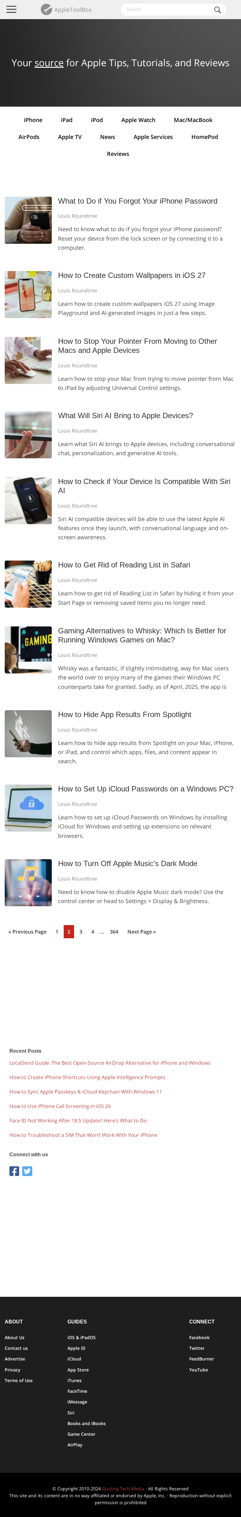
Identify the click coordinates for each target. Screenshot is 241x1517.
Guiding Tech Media (123, 1489)
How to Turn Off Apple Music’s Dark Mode (127, 863)
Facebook (199, 1337)
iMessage (77, 1402)
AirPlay (75, 1445)
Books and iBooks (86, 1423)
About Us (14, 1337)
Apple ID (76, 1348)
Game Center (81, 1434)
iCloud (74, 1359)
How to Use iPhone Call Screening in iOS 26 (60, 1106)
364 (115, 931)
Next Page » (141, 933)
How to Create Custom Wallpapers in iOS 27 (132, 275)
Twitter (197, 1348)
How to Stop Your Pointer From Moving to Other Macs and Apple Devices (137, 345)
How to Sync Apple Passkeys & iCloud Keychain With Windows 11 (85, 1091)
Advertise (15, 1359)
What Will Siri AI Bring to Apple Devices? (125, 415)
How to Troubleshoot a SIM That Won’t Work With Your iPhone (83, 1134)
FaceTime (77, 1391)
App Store (78, 1370)
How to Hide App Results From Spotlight (124, 714)
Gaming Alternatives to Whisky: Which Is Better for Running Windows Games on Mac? (142, 635)
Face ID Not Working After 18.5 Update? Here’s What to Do (78, 1120)
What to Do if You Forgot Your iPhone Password (137, 201)
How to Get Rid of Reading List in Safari (124, 565)
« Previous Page (27, 933)
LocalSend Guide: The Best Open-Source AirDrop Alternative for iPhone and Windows (110, 1062)
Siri (70, 1413)
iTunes (74, 1380)
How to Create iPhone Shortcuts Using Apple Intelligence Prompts (87, 1077)
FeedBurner (201, 1359)
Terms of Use (19, 1380)
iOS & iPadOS (81, 1337)
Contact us (16, 1348)
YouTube (198, 1370)
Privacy (12, 1370)
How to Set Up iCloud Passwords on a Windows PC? (145, 789)
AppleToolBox (67, 9)
